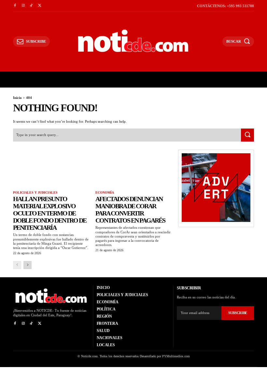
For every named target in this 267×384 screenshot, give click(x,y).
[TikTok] (31, 5)
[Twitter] (39, 5)
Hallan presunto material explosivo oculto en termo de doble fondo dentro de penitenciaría (49, 213)
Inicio (17, 98)
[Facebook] (14, 5)
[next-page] (27, 265)
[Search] (247, 135)
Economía (104, 192)
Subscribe (237, 313)
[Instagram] (23, 5)
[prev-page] (17, 265)
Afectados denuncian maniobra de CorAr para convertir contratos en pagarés (130, 209)
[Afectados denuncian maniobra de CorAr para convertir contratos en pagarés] (133, 169)
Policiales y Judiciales (35, 192)
